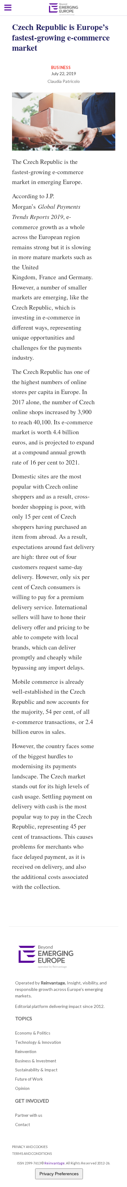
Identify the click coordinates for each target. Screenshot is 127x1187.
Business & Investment (35, 1060)
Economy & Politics (32, 1033)
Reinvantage (54, 1163)
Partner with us (28, 1115)
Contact (22, 1124)
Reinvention (25, 1051)
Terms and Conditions (32, 1153)
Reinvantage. (53, 982)
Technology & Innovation (38, 1042)
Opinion (22, 1088)
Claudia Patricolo (63, 81)
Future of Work (29, 1079)
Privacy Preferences (59, 1173)
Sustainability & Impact (36, 1069)
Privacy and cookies (29, 1147)
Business (61, 67)
